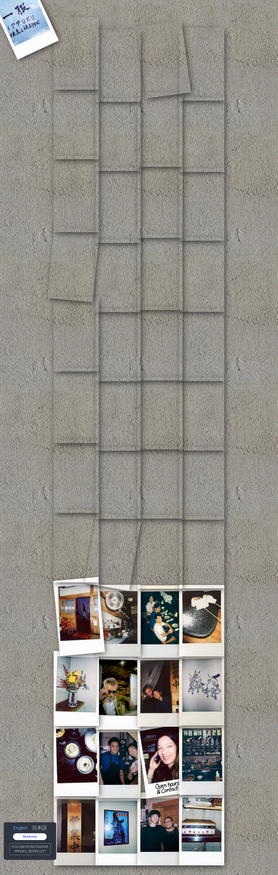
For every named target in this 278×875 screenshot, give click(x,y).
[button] (30, 836)
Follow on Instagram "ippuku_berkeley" (30, 849)
